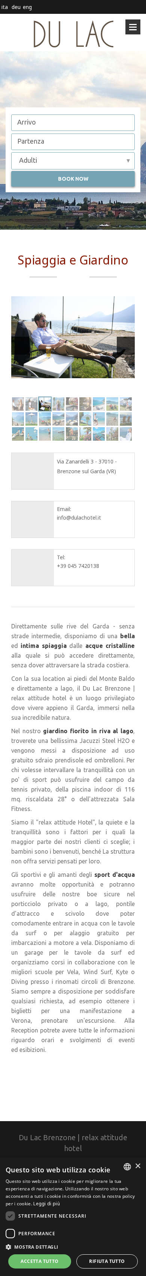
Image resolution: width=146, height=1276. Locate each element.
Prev (20, 346)
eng (27, 7)
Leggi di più (46, 1203)
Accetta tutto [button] (39, 1261)
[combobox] (127, 1167)
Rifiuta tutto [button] (107, 1261)
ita (4, 7)
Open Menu (132, 26)
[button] (73, 1246)
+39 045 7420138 (78, 565)
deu (16, 7)
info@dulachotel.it (79, 517)
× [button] (137, 1166)
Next (126, 346)
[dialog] (73, 1216)
